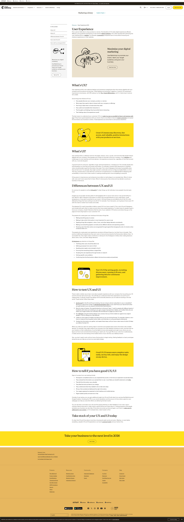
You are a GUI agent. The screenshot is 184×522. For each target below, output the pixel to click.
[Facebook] (88, 508)
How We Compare (53, 482)
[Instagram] (95, 508)
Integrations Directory (71, 480)
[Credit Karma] (15, 1)
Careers (104, 480)
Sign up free (56, 74)
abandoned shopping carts (101, 304)
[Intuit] (3, 1)
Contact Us (121, 473)
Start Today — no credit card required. (101, 3)
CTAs (129, 380)
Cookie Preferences (123, 515)
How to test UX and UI (55, 39)
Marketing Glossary (70, 478)
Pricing (58, 7)
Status (51, 489)
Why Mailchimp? (53, 473)
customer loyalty (106, 421)
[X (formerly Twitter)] (91, 508)
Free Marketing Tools (70, 476)
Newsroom (104, 476)
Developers (86, 476)
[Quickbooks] (22, 1)
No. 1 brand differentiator (108, 93)
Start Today (92, 441)
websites (126, 157)
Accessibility (105, 482)
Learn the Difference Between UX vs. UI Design (48, 456)
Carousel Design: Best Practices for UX (46, 454)
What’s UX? (53, 30)
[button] (145, 7)
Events (85, 478)
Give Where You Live (106, 478)
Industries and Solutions (18, 7)
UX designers (75, 241)
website (87, 35)
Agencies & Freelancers (89, 473)
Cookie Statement (115, 519)
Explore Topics (101, 12)
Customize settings (173, 519)
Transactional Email (54, 480)
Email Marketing (53, 478)
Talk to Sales (122, 480)
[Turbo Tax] (9, 1)
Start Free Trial (178, 7)
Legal (118, 515)
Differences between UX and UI (57, 36)
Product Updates (53, 476)
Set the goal (79, 303)
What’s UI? (53, 33)
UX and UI (94, 190)
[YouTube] (101, 508)
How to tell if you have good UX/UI (58, 42)
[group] (145, 7)
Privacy (111, 515)
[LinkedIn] (98, 508)
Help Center (121, 478)
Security (51, 487)
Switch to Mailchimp (50, 7)
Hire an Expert (122, 476)
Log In (168, 7)
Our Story (104, 473)
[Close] (182, 519)
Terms (115, 515)
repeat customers (122, 117)
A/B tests (80, 313)
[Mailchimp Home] (6, 7)
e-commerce (100, 35)
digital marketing (106, 33)
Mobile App (52, 491)
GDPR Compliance (53, 485)
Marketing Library (85, 13)
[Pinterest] (105, 508)
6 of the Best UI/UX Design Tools (45, 459)
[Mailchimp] (28, 1)
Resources (39, 7)
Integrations (30, 7)
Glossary (74, 25)
